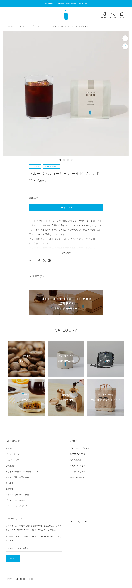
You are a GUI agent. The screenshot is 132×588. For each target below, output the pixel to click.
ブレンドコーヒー (39, 26)
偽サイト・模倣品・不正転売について (22, 471)
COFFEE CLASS (77, 454)
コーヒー (23, 26)
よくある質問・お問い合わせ (18, 477)
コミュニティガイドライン (17, 506)
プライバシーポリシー (15, 500)
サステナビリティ (77, 471)
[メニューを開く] (10, 15)
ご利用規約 (10, 466)
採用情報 (9, 489)
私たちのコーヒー (77, 466)
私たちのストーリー (78, 460)
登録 (12, 558)
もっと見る (66, 252)
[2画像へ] (64, 160)
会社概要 (9, 483)
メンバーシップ (12, 460)
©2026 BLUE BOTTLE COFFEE (22, 579)
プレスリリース (12, 454)
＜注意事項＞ (37, 276)
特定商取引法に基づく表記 (17, 495)
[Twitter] (44, 260)
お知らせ (9, 448)
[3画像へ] (68, 160)
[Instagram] (86, 521)
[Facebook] (39, 260)
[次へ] (78, 159)
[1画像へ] (60, 160)
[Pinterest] (49, 260)
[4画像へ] (72, 160)
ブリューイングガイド (79, 448)
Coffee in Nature (77, 477)
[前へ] (53, 159)
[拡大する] (125, 38)
